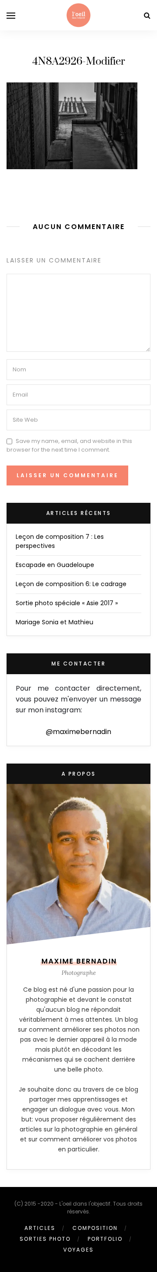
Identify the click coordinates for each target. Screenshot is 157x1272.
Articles (39, 1228)
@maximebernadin (78, 732)
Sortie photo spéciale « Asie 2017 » (67, 603)
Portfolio (105, 1238)
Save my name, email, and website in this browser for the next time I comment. (69, 445)
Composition (95, 1228)
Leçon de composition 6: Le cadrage (71, 584)
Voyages (78, 1249)
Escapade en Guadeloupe (55, 565)
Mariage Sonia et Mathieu (54, 622)
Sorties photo (45, 1238)
